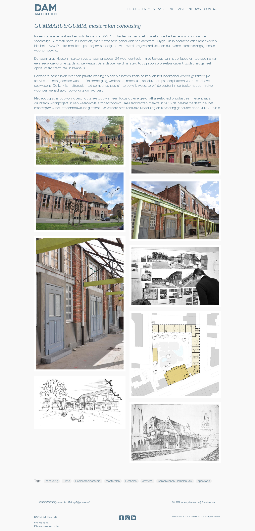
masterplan (113, 480)
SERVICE (159, 9)
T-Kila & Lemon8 (190, 516)
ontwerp (147, 480)
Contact (211, 9)
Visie (181, 9)
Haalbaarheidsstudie (87, 480)
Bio (172, 9)
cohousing (52, 480)
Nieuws (195, 9)
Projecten (137, 9)
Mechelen (131, 480)
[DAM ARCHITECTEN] (45, 9)
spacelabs (204, 480)
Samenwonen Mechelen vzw (175, 480)
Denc (67, 480)
